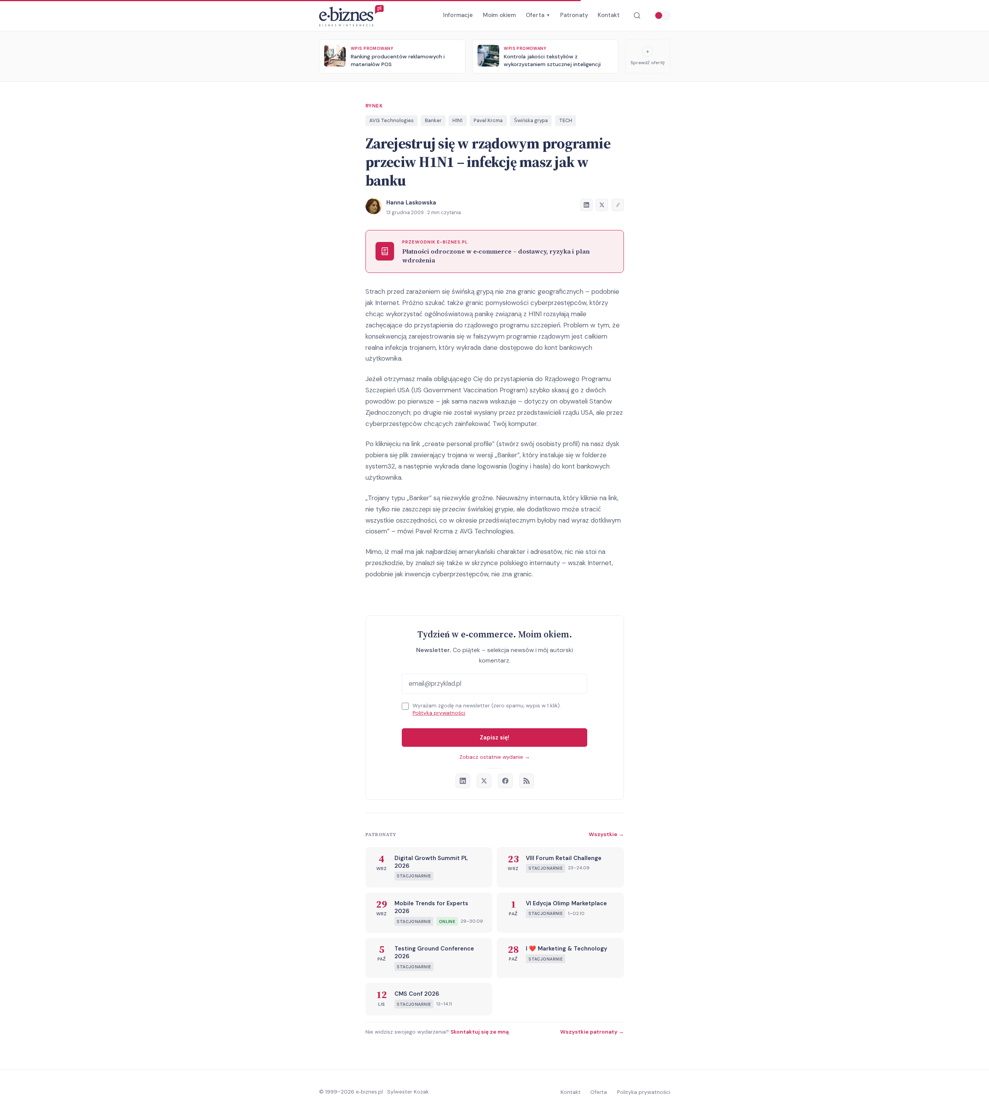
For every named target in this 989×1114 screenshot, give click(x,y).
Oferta (538, 15)
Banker (433, 120)
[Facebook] (505, 780)
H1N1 (457, 120)
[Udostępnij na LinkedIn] (586, 205)
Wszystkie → (606, 834)
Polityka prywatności (439, 713)
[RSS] (526, 780)
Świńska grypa (531, 120)
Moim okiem (499, 15)
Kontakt (609, 15)
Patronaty (574, 15)
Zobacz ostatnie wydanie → (494, 757)
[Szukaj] (636, 15)
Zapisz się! (494, 737)
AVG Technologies (391, 120)
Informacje (458, 15)
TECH (565, 120)
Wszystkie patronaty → (592, 1031)
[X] (484, 780)
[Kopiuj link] (618, 205)
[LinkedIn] (462, 780)
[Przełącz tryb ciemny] (662, 15)
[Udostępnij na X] (602, 205)
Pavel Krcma (488, 120)
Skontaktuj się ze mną (479, 1031)
